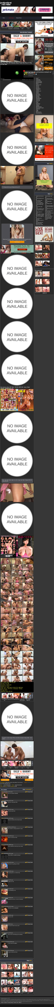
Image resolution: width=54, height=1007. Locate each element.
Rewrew (37, 101)
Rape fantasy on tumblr (40, 215)
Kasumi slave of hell (39, 224)
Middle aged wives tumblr (3, 970)
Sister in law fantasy (39, 202)
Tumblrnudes (38, 79)
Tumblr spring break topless (30, 985)
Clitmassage (38, 100)
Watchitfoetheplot (39, 106)
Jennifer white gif (4, 27)
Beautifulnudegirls (39, 82)
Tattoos (2, 818)
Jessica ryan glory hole (39, 203)
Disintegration (4, 827)
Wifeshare (29, 782)
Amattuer (37, 93)
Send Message (17, 241)
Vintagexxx (38, 104)
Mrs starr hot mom (37, 292)
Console (2, 809)
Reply (29, 791)
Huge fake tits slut (37, 277)
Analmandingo (38, 80)
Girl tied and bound (37, 258)
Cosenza (2, 862)
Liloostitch (37, 87)
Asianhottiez (38, 99)
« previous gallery (5, 779)
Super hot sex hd (10, 699)
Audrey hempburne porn (40, 208)
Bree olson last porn (30, 977)
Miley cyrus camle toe (48, 216)
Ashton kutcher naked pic (16, 767)
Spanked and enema (24, 969)
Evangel (2, 871)
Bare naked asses (37, 266)
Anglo (2, 932)
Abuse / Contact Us (4, 1002)
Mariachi (3, 950)
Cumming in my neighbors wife (45, 293)
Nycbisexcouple (38, 84)
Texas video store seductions (39, 219)
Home (4, 17)
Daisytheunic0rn (38, 112)
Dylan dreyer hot (16, 699)
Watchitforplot (38, 88)
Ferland (2, 906)
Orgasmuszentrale (39, 81)
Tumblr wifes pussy (28, 28)
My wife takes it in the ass (11, 985)
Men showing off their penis (4, 978)
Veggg (37, 109)
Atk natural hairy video (16, 970)
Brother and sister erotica (3, 985)
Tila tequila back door (39, 222)
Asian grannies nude (10, 767)
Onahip (37, 102)
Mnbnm (37, 83)
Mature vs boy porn (16, 985)
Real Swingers (11, 17)
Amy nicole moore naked (46, 277)
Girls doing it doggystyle (28, 700)
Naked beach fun (48, 215)
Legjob (37, 110)
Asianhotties (38, 108)
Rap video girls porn (30, 992)
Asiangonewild (38, 91)
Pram (2, 791)
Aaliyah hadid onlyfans (49, 210)
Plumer (2, 915)
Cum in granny (38, 201)
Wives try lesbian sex (22, 767)
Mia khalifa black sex (10, 969)
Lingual (2, 888)
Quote (32, 791)
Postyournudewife (39, 113)
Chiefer (2, 800)
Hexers (2, 853)
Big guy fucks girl (28, 767)
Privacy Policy (10, 1002)
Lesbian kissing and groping (10, 28)
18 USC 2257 (16, 1002)
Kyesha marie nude (45, 266)
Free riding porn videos (10, 978)
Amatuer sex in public (4, 767)
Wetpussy (37, 92)
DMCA (20, 1002)
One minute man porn (48, 198)
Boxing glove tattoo (22, 28)
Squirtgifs (37, 105)
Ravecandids (38, 94)
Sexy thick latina (45, 258)
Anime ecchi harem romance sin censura (22, 700)
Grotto (2, 879)
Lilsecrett (37, 86)
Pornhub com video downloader (16, 28)
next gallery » (29, 779)
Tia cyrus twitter (48, 211)
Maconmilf (38, 97)
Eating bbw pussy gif (24, 992)
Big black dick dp (39, 223)
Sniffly (2, 897)
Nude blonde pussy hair (24, 977)
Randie (2, 844)
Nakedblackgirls (38, 98)
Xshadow (3, 941)
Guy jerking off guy (4, 700)
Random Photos (19, 17)
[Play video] (17, 80)
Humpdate (37, 96)
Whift (2, 924)
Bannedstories (38, 95)
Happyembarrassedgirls (40, 107)
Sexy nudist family (30, 969)
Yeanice (37, 78)
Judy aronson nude (39, 200)
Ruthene (3, 835)
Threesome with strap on (49, 205)
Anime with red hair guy (49, 212)
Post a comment (4, 789)
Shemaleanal (38, 103)
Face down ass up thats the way (16, 978)
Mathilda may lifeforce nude (24, 985)
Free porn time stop (48, 217)
